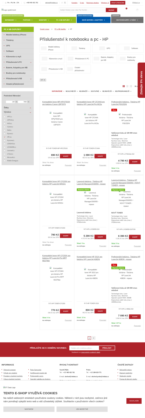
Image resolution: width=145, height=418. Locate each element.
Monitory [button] (43, 20)
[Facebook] (62, 3)
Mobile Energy (12, 161)
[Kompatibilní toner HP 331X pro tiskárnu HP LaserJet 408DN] (91, 274)
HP (42, 80)
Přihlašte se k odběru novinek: (48, 348)
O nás (82, 3)
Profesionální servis (36, 376)
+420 (69, 372)
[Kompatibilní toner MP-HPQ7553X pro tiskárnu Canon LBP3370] (57, 119)
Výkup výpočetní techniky (12, 379)
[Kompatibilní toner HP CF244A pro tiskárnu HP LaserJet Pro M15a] (91, 119)
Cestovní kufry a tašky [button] (126, 20)
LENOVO (10, 144)
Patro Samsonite (35, 370)
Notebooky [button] (9, 20)
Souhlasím (134, 401)
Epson (9, 133)
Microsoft (10, 157)
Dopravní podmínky (126, 373)
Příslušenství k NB (14, 79)
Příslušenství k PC (14, 62)
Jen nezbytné (82, 409)
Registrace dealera (92, 3)
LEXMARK (10, 147)
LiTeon (9, 154)
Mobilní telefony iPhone (16, 35)
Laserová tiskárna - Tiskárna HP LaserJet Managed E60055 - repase (91, 183)
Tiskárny (10, 40)
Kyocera (10, 140)
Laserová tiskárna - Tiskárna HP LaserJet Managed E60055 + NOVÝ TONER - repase (125, 182)
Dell (8, 130)
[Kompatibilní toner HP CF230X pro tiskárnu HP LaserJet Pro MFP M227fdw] (57, 274)
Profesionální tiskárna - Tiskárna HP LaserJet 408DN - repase (125, 258)
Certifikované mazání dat (38, 373)
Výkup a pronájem (117, 3)
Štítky (6, 108)
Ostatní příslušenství (15, 84)
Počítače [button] (26, 20)
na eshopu (46, 165)
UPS (8, 46)
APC (8, 116)
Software (10, 51)
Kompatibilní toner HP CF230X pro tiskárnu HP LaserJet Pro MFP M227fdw (56, 258)
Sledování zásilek (125, 376)
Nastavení (29, 409)
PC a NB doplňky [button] (63, 20)
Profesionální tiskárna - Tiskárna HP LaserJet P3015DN (125, 103)
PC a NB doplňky (12, 29)
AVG (8, 123)
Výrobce (7, 112)
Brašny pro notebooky (15, 73)
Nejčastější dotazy (126, 370)
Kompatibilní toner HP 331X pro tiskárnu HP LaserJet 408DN (89, 258)
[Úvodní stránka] (9, 10)
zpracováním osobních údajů (90, 352)
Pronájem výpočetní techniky (13, 376)
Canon (9, 127)
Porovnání (68, 165)
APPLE (9, 120)
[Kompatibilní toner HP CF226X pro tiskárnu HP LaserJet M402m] (57, 198)
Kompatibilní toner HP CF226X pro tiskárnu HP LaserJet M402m (56, 183)
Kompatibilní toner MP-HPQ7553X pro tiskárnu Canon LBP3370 (56, 103)
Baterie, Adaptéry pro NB (17, 68)
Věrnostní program (10, 370)
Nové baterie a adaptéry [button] (92, 20)
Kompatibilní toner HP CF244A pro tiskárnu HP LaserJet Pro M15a (91, 103)
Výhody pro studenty (10, 373)
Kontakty (74, 3)
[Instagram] (65, 3)
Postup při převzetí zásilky (128, 379)
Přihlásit (106, 348)
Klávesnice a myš (13, 57)
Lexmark (10, 150)
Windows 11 (105, 3)
